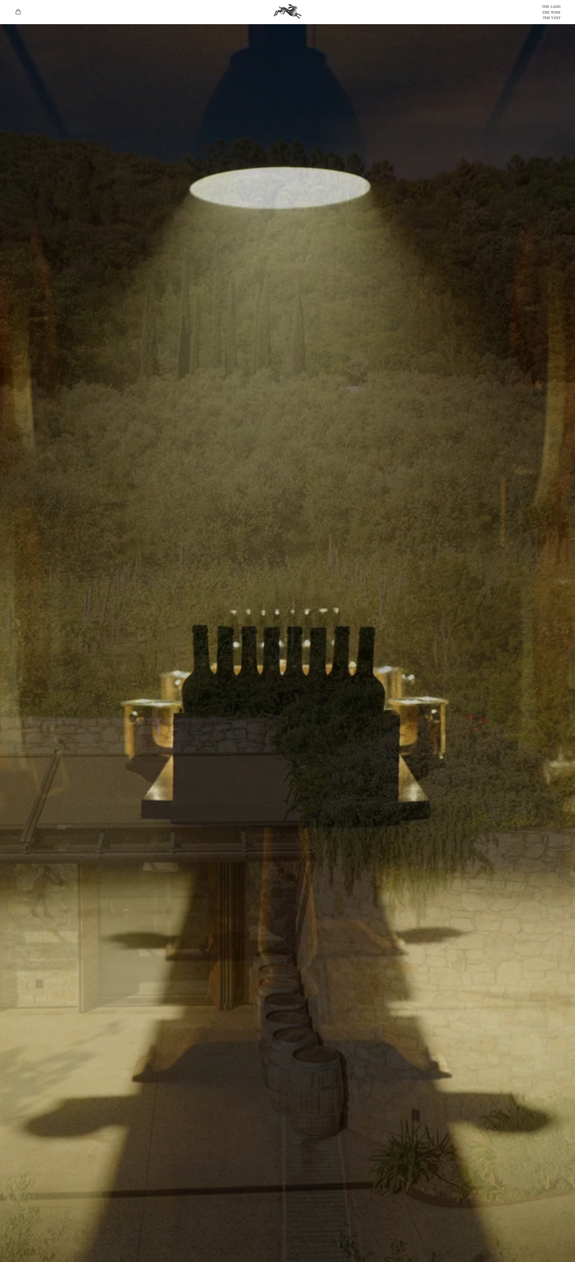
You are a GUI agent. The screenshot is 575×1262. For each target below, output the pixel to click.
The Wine (551, 12)
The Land (551, 7)
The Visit (552, 18)
